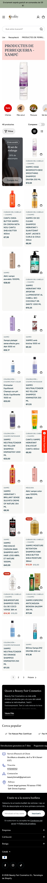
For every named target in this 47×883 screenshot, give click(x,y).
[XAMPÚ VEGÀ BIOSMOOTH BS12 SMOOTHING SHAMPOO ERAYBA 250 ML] (34, 148)
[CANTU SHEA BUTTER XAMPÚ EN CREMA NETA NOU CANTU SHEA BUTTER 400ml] (12, 199)
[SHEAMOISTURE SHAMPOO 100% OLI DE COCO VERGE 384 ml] (12, 581)
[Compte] (38, 17)
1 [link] (13, 677)
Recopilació (13, 37)
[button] (44, 441)
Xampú (6, 273)
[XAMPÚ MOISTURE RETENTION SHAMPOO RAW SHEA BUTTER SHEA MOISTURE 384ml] (34, 526)
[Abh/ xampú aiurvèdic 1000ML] (12, 259)
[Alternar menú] (3, 17)
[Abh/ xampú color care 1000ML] (34, 474)
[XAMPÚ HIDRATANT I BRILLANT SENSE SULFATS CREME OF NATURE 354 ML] (12, 474)
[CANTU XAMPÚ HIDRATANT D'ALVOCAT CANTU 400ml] (34, 420)
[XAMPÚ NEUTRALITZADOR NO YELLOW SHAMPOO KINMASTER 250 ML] (34, 366)
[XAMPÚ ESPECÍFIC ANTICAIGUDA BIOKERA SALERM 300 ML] (34, 581)
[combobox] (23, 29)
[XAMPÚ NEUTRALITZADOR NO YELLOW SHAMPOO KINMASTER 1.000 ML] (12, 420)
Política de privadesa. (27, 824)
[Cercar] (41, 29)
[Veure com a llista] (42, 131)
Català (5, 852)
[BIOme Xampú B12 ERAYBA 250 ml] (34, 630)
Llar (3, 37)
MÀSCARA (30, 488)
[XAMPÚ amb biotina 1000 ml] (34, 323)
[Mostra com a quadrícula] (34, 131)
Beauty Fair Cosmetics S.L (20, 875)
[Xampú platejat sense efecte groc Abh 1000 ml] (12, 323)
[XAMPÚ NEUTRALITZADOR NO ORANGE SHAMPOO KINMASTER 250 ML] (12, 629)
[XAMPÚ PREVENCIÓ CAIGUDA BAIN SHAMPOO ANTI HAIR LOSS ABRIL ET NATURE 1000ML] (12, 526)
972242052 (12, 769)
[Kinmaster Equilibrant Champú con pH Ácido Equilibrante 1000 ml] (12, 366)
